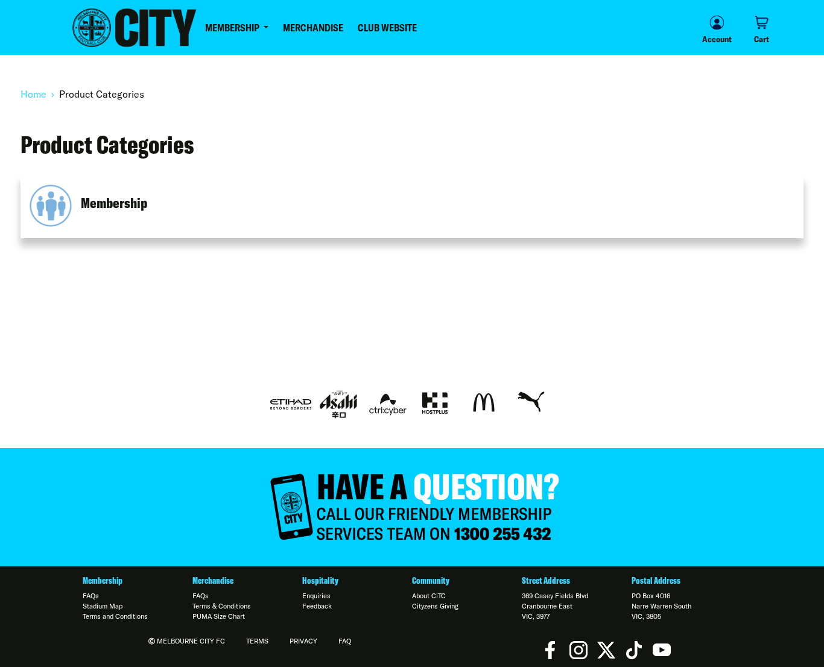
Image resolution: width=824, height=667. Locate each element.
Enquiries (316, 596)
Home (33, 94)
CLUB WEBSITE (387, 28)
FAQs (91, 596)
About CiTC (429, 596)
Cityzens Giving (435, 606)
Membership (114, 203)
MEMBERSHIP (233, 28)
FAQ (344, 641)
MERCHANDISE (313, 28)
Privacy (303, 641)
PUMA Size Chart (218, 616)
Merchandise (212, 580)
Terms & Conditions (221, 606)
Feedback (317, 606)
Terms (257, 641)
